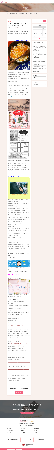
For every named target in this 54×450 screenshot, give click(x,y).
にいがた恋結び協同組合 (13, 439)
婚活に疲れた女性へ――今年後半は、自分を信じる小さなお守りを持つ (39, 54)
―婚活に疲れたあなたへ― (38, 42)
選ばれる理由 (23, 428)
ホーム (8, 13)
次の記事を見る (24, 388)
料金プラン (36, 430)
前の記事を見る (13, 388)
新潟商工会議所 (41, 439)
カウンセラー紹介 (10, 430)
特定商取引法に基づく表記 (11, 449)
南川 (17, 27)
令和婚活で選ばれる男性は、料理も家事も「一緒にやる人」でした (39, 68)
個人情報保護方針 (19, 449)
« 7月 (39, 38)
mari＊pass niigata (27, 439)
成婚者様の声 (36, 428)
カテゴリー (35, 75)
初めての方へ (9, 428)
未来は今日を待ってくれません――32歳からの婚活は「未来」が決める (39, 61)
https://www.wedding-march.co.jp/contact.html (19, 362)
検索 (45, 21)
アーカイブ (35, 82)
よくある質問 (23, 432)
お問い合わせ (9, 435)
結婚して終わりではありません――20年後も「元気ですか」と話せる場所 (39, 48)
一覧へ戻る (19, 392)
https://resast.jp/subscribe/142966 (15, 325)
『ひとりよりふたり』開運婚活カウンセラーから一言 (18, 343)
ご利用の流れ (23, 430)
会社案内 (36, 432)
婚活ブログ (12, 13)
